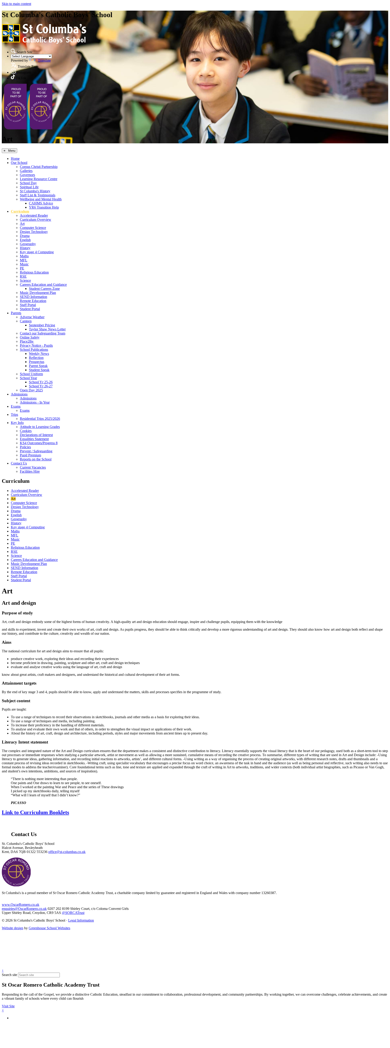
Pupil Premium (30, 455)
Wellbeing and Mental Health (41, 199)
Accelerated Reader (34, 215)
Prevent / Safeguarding (36, 451)
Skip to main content (16, 4)
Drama (25, 236)
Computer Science (33, 228)
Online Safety (29, 337)
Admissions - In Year (35, 402)
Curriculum (20, 211)
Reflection (36, 358)
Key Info (17, 423)
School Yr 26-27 (41, 386)
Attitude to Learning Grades (40, 427)
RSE (23, 276)
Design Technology (34, 232)
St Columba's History (35, 191)
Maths (24, 256)
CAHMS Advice (41, 203)
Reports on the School (35, 459)
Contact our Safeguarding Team (42, 333)
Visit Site (8, 1006)
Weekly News (39, 354)
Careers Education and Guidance (43, 284)
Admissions (19, 394)
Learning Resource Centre (38, 179)
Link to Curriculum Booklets (35, 812)
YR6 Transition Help (44, 207)
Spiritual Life (29, 187)
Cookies (26, 431)
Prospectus (36, 362)
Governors (27, 175)
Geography (28, 244)
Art (22, 223)
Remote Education (33, 301)
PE (22, 268)
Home (15, 158)
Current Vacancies (33, 467)
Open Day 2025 (31, 390)
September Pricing (42, 325)
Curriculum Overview (35, 219)
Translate (44, 60)
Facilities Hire (30, 471)
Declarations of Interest (36, 435)
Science (25, 280)
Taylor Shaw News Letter (47, 329)
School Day (28, 183)
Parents (16, 313)
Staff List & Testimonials (37, 195)
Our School (19, 163)
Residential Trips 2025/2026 (40, 419)
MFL (23, 260)
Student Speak (39, 370)
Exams (16, 406)
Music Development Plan (38, 293)
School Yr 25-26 (41, 382)
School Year (28, 378)
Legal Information (81, 920)
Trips (14, 414)
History (25, 248)
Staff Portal (28, 305)
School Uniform (31, 374)
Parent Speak (38, 366)
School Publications (34, 349)
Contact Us (19, 463)
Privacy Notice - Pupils (36, 345)
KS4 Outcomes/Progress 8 (39, 443)
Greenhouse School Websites (49, 928)
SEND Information (33, 297)
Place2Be (27, 341)
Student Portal (30, 309)
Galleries (26, 171)
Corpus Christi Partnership (39, 167)
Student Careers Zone (44, 288)
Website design (12, 928)
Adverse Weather (32, 317)
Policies (25, 447)
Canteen (26, 321)
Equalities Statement (34, 439)
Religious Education (34, 272)
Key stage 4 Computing (37, 252)
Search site (9, 975)
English (25, 240)
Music (24, 264)
